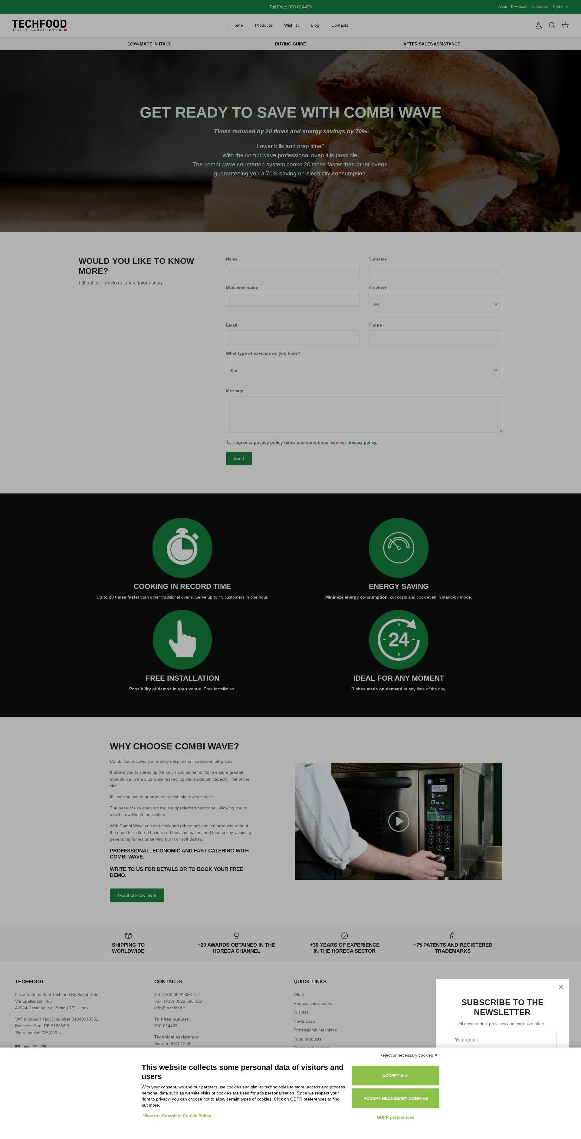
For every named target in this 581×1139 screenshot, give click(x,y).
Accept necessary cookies (395, 1098)
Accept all (395, 1075)
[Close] (561, 987)
